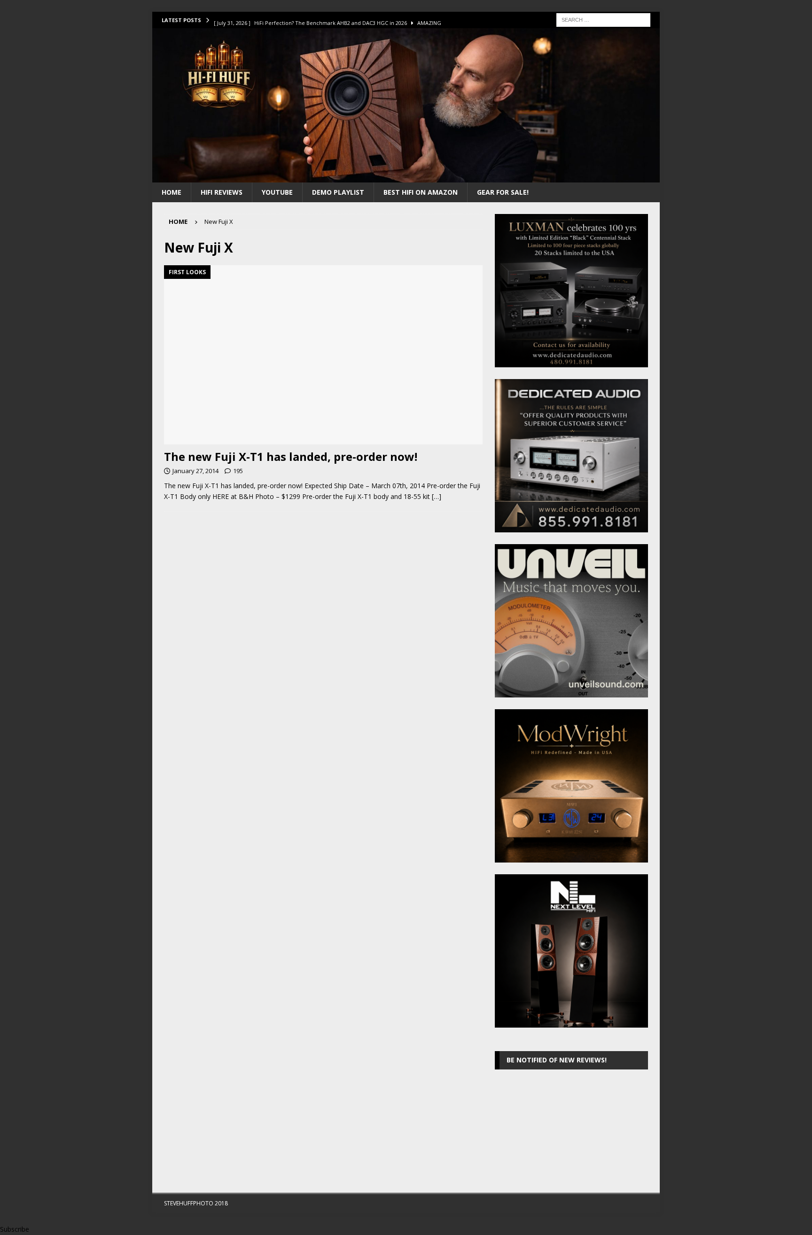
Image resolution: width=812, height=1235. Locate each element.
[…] (436, 496)
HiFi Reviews (221, 192)
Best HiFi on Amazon (420, 192)
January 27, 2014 (195, 471)
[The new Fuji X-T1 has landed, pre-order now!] (323, 354)
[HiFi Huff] (406, 176)
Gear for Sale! (503, 192)
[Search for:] (603, 19)
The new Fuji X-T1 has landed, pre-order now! (290, 456)
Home (171, 192)
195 (238, 471)
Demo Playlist (338, 192)
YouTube (277, 192)
